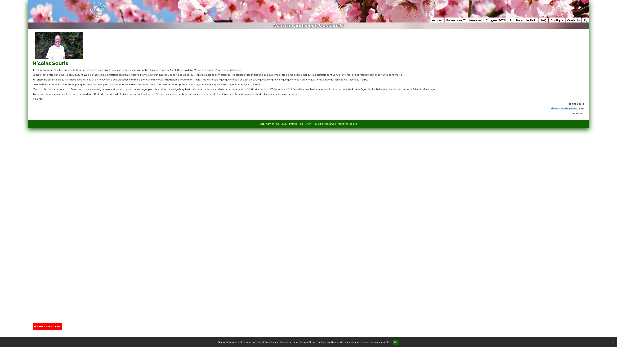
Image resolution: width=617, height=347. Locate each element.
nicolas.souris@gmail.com (567, 108)
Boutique (556, 20)
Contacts (573, 20)
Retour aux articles (48, 326)
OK (395, 342)
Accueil (437, 20)
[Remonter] (611, 327)
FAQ (543, 20)
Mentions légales (347, 123)
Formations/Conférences (464, 20)
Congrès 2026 (496, 20)
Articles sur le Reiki (523, 20)
